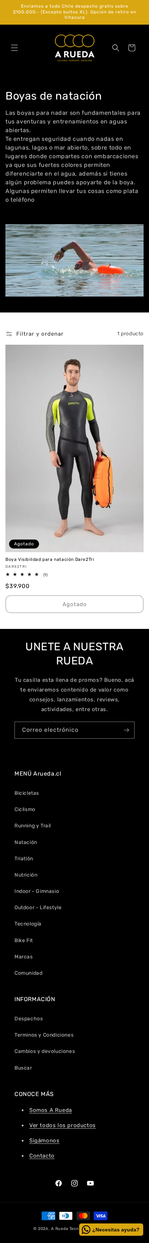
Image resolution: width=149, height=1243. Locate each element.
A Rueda (59, 1228)
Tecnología (28, 924)
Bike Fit (23, 940)
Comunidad (28, 973)
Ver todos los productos (62, 1125)
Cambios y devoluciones (44, 1051)
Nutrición (25, 875)
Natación (25, 842)
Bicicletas (26, 793)
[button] (14, 48)
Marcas (23, 957)
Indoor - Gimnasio (36, 891)
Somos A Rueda (50, 1110)
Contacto (42, 1155)
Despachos (28, 1019)
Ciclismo (24, 809)
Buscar (23, 1068)
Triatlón (23, 859)
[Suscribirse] (126, 730)
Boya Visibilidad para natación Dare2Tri (49, 559)
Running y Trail (32, 826)
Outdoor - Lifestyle (37, 907)
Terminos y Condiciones (43, 1035)
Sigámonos (44, 1140)
